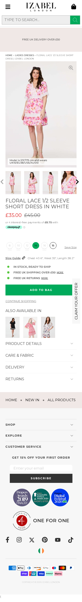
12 (27, 245)
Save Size (70, 247)
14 (35, 245)
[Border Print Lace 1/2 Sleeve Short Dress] (12, 327)
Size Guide (13, 258)
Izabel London (51, 582)
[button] (79, 183)
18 (53, 245)
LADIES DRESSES (24, 55)
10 (18, 245)
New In (32, 400)
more (44, 278)
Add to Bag (41, 290)
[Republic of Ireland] (41, 551)
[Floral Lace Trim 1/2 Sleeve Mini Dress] (30, 327)
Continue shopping (20, 301)
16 (44, 245)
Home (9, 55)
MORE (60, 272)
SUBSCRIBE (41, 478)
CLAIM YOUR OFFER (76, 301)
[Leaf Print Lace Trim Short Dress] (48, 327)
